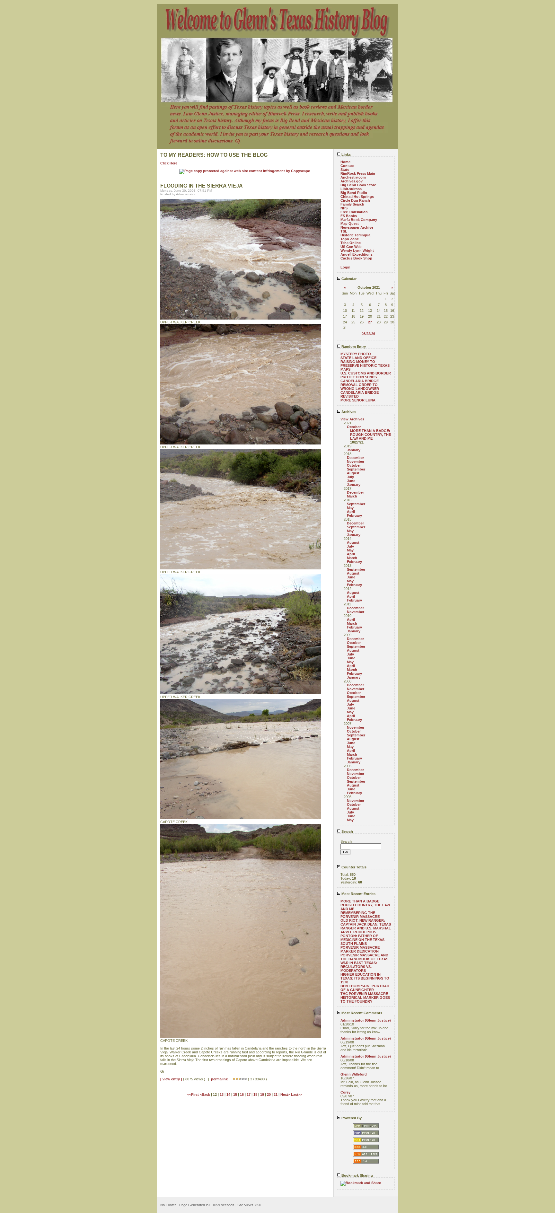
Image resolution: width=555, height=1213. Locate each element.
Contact (347, 166)
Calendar (348, 279)
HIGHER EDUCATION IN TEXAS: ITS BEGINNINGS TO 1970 (364, 978)
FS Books (348, 216)
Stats (344, 169)
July (350, 477)
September (356, 469)
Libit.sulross (351, 189)
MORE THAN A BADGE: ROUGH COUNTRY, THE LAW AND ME (370, 434)
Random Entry (353, 346)
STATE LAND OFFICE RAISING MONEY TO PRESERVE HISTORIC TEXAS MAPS (365, 363)
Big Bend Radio (353, 193)
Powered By (351, 1118)
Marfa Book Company (358, 220)
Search (346, 831)
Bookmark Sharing (356, 1175)
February (354, 515)
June (351, 481)
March (352, 496)
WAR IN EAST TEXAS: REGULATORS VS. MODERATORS (358, 966)
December (355, 458)
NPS (344, 208)
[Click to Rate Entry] (234, 1079)
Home (345, 162)
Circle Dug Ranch (355, 200)
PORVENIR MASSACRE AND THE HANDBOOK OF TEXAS (364, 957)
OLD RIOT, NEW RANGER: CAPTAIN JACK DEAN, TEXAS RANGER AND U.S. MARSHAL (365, 924)
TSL (343, 231)
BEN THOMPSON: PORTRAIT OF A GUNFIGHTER (365, 988)
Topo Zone (349, 239)
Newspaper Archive (356, 227)
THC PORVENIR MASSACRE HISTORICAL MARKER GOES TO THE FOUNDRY (365, 997)
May (350, 508)
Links (345, 154)
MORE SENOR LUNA (357, 400)
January (353, 450)
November (355, 461)
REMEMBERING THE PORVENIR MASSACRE (360, 915)
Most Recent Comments (361, 1013)
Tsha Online (350, 243)
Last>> (296, 1094)
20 (269, 1094)
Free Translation (354, 212)
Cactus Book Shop (356, 258)
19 (262, 1094)
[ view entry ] (171, 1079)
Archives (348, 412)
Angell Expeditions (356, 254)
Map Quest (349, 223)
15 (235, 1094)
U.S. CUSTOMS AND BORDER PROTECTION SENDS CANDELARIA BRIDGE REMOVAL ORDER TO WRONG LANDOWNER (365, 381)
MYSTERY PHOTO (355, 354)
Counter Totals (353, 867)
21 (276, 1094)
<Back (205, 1094)
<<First (193, 1094)
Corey (345, 1092)
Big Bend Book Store (358, 185)
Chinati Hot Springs (357, 196)
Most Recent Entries (357, 894)
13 (222, 1094)
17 (249, 1094)
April (351, 512)
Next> (285, 1094)
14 (228, 1094)
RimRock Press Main (357, 173)
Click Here (168, 163)
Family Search (352, 204)
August (353, 473)
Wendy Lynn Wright (357, 250)
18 (255, 1094)
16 (242, 1094)
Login (345, 267)
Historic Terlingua (355, 235)
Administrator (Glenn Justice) (365, 1020)
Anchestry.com (353, 177)
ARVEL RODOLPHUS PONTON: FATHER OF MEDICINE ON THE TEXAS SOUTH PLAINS (362, 937)
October (354, 427)
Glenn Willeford (353, 1074)
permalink (219, 1079)
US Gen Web (351, 247)
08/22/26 (368, 334)
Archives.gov (351, 181)
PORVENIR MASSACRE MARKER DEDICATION (360, 949)
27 (370, 322)
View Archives (352, 419)
